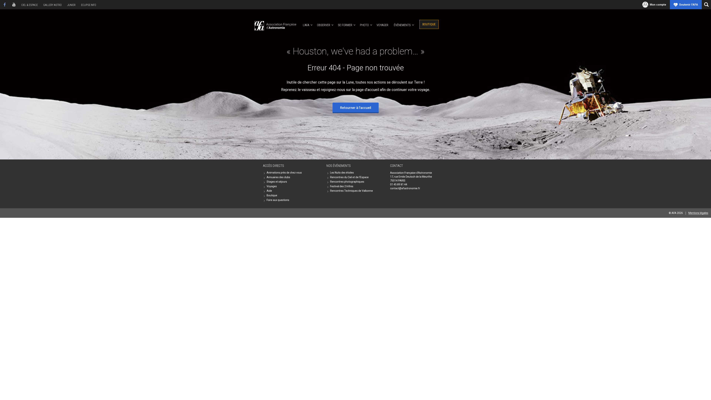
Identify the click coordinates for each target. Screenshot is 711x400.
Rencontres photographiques (347, 181)
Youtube (14, 4)
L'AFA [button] (306, 25)
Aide (269, 190)
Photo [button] (364, 25)
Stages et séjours (277, 181)
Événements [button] (402, 25)
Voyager (382, 25)
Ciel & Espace (29, 5)
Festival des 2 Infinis (341, 186)
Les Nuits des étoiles (342, 172)
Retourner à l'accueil (355, 108)
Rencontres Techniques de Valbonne (351, 190)
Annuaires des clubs (278, 177)
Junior (71, 5)
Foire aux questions (278, 200)
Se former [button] (345, 25)
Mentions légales (698, 212)
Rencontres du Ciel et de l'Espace (349, 177)
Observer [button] (323, 25)
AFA (275, 25)
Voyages (272, 186)
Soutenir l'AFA (688, 4)
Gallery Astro (52, 5)
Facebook (4, 4)
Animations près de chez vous (284, 172)
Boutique (429, 24)
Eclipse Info (88, 5)
